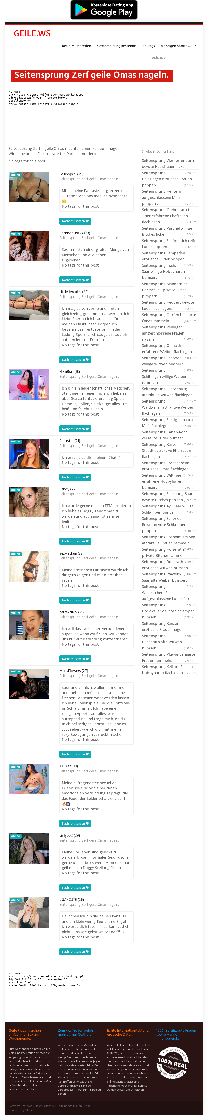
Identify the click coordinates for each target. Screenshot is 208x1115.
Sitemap (30, 1110)
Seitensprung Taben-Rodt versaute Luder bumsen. (169, 435)
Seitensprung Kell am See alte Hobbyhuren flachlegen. (169, 669)
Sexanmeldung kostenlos (116, 46)
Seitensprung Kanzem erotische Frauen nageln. (169, 627)
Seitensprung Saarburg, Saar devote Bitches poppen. (169, 496)
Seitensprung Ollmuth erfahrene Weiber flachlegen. (169, 349)
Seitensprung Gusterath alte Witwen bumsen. (169, 641)
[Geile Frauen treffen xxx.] (32, 34)
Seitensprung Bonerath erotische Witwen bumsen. (169, 565)
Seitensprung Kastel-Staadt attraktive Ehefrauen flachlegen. (169, 450)
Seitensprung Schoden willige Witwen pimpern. (169, 361)
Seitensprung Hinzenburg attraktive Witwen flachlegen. (169, 392)
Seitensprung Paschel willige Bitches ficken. (169, 231)
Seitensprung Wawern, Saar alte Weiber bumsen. (169, 577)
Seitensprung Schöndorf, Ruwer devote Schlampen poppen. (169, 524)
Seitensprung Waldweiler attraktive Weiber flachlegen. (169, 407)
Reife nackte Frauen (69, 1106)
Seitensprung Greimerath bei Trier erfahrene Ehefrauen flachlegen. (169, 215)
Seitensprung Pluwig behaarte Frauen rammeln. (169, 657)
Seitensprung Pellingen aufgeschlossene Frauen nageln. (169, 333)
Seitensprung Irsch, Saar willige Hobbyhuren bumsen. (169, 271)
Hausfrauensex (44, 1106)
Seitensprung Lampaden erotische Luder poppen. (169, 256)
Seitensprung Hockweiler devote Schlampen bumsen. (169, 611)
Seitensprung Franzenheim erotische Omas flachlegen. (169, 466)
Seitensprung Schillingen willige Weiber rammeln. (169, 376)
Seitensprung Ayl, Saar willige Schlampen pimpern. (169, 509)
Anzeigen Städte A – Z (178, 46)
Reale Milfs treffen (76, 46)
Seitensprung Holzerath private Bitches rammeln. (169, 553)
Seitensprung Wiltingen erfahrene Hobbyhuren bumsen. (169, 481)
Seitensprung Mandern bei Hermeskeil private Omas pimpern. (169, 289)
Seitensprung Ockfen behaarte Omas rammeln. (169, 317)
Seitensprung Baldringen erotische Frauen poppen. (169, 178)
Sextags (149, 46)
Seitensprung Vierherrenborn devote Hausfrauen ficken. (169, 164)
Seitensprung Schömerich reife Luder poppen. (169, 243)
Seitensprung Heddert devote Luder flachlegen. (169, 305)
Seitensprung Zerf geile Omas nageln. (89, 179)
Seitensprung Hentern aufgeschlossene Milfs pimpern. (169, 197)
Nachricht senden (74, 221)
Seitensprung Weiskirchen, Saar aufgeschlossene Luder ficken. (169, 593)
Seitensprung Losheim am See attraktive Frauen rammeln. (169, 540)
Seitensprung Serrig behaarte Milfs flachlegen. (169, 422)
